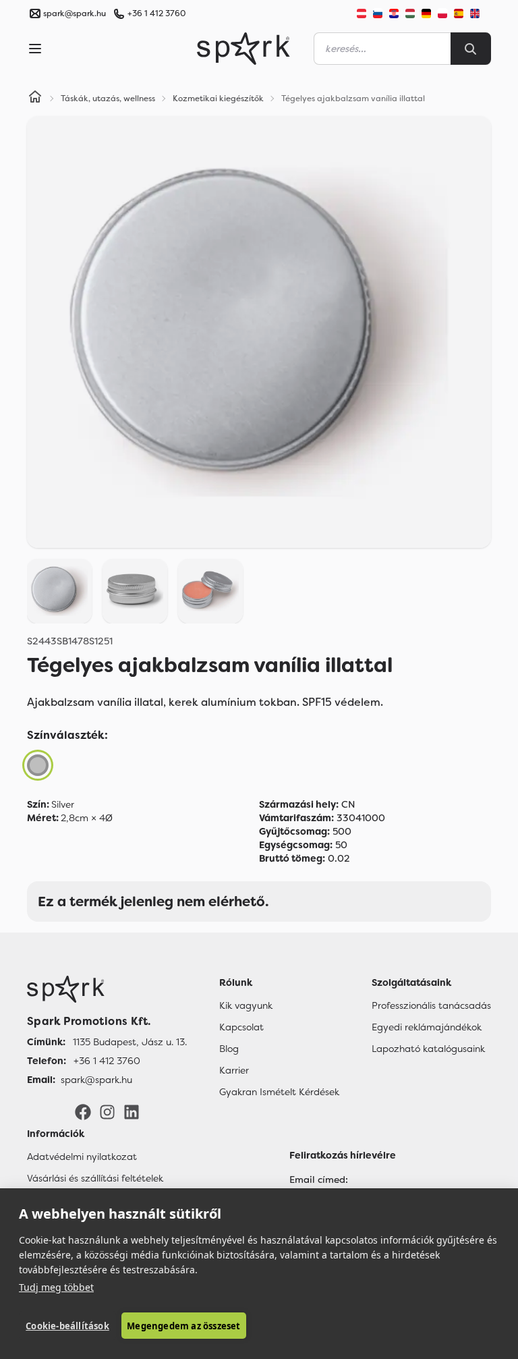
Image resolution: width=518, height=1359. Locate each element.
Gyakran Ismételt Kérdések (279, 1092)
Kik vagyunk (245, 1005)
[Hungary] (410, 13)
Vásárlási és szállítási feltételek (95, 1178)
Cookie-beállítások (67, 1326)
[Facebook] (83, 1111)
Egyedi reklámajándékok (427, 1027)
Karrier (234, 1070)
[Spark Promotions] (243, 48)
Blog (229, 1049)
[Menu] (35, 48)
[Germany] (426, 13)
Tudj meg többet (56, 1287)
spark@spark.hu (96, 1080)
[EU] (480, 13)
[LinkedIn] (131, 1111)
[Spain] (458, 13)
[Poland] (442, 13)
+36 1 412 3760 (156, 13)
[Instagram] (107, 1111)
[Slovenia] (377, 13)
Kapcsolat (241, 1027)
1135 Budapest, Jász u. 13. (130, 1042)
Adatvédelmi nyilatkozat (82, 1156)
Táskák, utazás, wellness (108, 98)
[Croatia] (393, 13)
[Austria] (361, 13)
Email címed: (318, 1179)
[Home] (35, 98)
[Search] (471, 48)
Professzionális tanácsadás (431, 1005)
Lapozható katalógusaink (428, 1049)
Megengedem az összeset (183, 1326)
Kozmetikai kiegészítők (218, 98)
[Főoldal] (107, 989)
